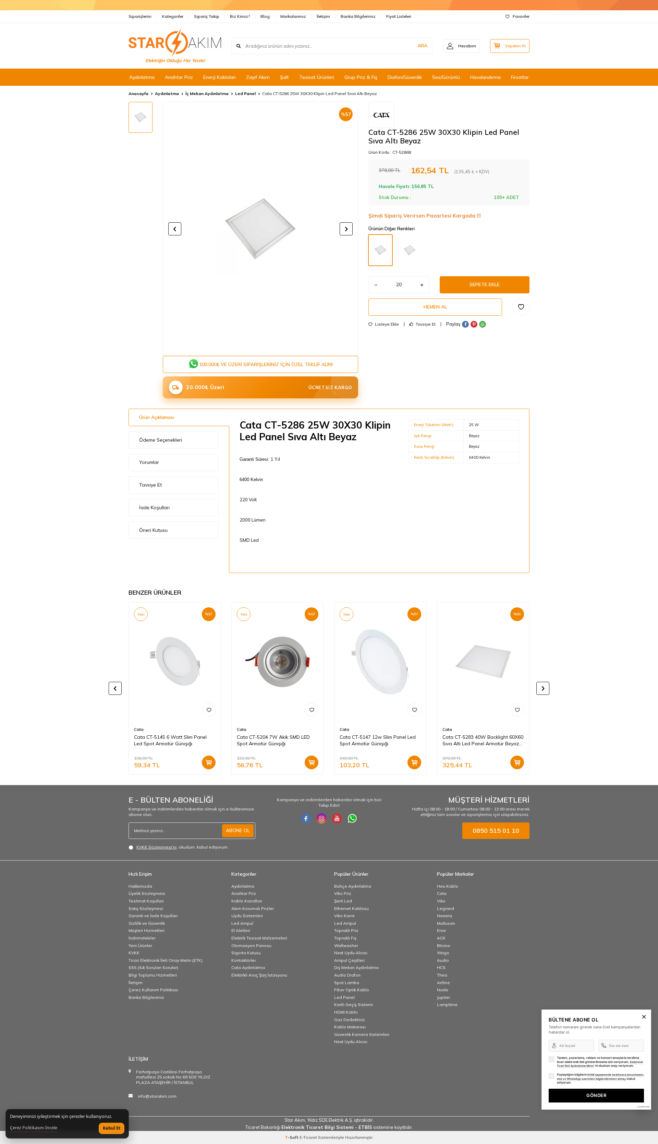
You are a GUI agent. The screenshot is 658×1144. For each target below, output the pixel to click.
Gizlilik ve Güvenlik (147, 923)
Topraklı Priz (346, 930)
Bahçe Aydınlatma (352, 886)
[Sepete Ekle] (209, 762)
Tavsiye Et (425, 324)
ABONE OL (238, 830)
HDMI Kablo (346, 1012)
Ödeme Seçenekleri (160, 440)
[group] (260, 228)
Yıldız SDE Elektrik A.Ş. (330, 1120)
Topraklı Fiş (345, 938)
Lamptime (447, 1004)
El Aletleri (240, 930)
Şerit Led (343, 900)
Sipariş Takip (206, 16)
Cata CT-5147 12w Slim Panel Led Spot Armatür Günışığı (378, 740)
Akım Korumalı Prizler (252, 908)
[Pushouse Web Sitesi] (642, 1107)
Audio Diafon (347, 975)
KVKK (134, 952)
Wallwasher (346, 945)
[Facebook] (306, 818)
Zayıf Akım (258, 77)
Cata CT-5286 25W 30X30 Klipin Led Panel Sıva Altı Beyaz (319, 93)
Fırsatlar (520, 77)
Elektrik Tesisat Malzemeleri (259, 938)
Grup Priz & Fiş (360, 77)
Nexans (444, 915)
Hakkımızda (140, 886)
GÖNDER (596, 1095)
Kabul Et (111, 1128)
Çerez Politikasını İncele (33, 1128)
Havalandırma (485, 77)
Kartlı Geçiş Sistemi (353, 1004)
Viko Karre (344, 915)
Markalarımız (293, 16)
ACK (441, 938)
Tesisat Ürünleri (316, 77)
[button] (174, 228)
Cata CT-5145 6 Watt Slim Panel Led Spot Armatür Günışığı (170, 740)
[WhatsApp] (352, 818)
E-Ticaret (308, 1137)
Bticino (443, 945)
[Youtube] (337, 818)
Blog (265, 16)
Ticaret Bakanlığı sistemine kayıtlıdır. (329, 1127)
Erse (441, 930)
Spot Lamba (346, 982)
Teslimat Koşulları (146, 900)
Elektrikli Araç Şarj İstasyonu (259, 975)
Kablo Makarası (350, 1026)
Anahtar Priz (179, 77)
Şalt (284, 77)
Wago (443, 952)
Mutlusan (446, 923)
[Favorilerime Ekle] (209, 709)
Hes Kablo (447, 886)
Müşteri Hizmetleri (146, 930)
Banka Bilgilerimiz (358, 16)
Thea (442, 975)
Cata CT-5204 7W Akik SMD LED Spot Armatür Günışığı (273, 740)
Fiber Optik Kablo (351, 989)
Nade (442, 989)
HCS (441, 967)
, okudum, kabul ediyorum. (182, 847)
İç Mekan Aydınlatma (207, 93)
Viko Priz (342, 893)
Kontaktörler (243, 960)
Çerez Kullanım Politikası (153, 989)
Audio (443, 960)
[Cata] (381, 115)
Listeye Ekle (386, 324)
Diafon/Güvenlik (405, 77)
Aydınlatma (142, 77)
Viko (441, 900)
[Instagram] (321, 818)
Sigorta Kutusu (246, 952)
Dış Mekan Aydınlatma (356, 967)
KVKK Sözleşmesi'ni (156, 847)
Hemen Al (435, 307)
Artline (443, 982)
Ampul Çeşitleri (349, 960)
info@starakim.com (157, 1096)
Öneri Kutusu (153, 530)
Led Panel (245, 93)
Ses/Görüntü (446, 77)
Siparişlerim (140, 16)
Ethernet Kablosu (351, 908)
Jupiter (443, 997)
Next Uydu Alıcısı (350, 952)
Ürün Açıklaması (156, 417)
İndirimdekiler (142, 938)
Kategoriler (172, 16)
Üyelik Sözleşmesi (147, 893)
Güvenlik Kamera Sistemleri (361, 1034)
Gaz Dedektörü (349, 1019)
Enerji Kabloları (219, 77)
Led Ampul (242, 923)
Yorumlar (149, 462)
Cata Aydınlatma (248, 967)
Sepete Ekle (485, 284)
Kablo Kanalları (246, 900)
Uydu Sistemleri (247, 915)
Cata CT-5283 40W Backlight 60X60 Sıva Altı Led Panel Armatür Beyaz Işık (482, 740)
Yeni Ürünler (140, 945)
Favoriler (521, 16)
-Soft (292, 1137)
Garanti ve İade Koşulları (153, 915)
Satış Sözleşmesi (146, 908)
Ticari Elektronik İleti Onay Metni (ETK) (166, 960)
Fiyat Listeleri (398, 16)
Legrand (445, 908)
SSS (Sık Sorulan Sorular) (153, 967)
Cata (139, 729)
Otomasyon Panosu (251, 945)
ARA (422, 46)
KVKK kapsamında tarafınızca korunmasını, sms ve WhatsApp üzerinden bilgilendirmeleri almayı (600, 1077)
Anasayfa (138, 93)
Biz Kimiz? (240, 16)
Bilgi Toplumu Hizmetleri (153, 975)
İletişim (323, 16)
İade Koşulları (154, 507)
